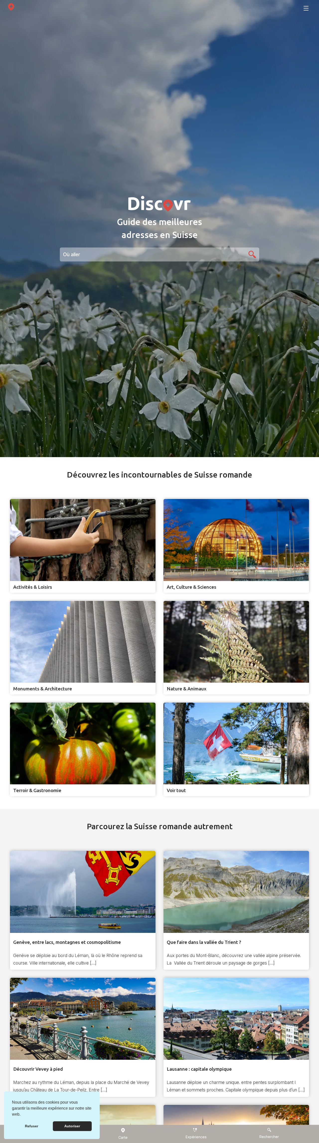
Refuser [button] (31, 1126)
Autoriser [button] (72, 1126)
